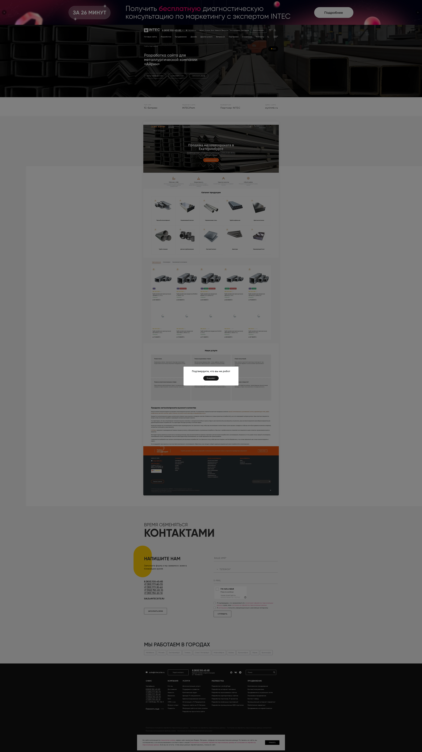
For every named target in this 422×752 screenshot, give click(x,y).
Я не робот (211, 378)
